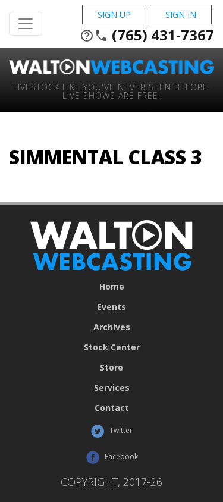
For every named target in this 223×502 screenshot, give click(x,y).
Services (112, 388)
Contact (112, 408)
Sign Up (114, 14)
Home (111, 287)
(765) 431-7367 (147, 35)
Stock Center (112, 347)
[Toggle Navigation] (25, 24)
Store (111, 367)
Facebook (120, 456)
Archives (111, 327)
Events (111, 307)
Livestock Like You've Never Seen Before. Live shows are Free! (112, 90)
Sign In (180, 14)
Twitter (120, 430)
